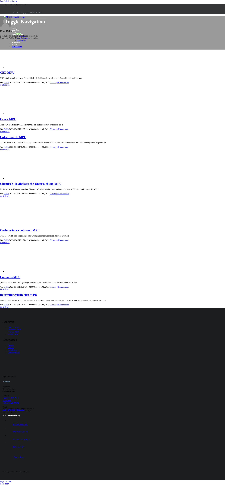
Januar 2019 (13, 334)
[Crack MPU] (26, 114)
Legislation (12, 350)
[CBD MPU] (26, 67)
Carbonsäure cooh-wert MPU (20, 230)
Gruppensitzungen (21, 439)
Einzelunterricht (20, 424)
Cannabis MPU (10, 277)
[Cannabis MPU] (26, 271)
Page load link (6, 481)
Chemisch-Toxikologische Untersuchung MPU (30, 183)
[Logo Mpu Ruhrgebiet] (14, 17)
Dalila (6, 82)
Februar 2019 (13, 332)
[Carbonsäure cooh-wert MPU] (26, 225)
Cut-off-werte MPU (13, 137)
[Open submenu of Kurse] (22, 34)
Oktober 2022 (13, 327)
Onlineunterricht (20, 432)
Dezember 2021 (14, 329)
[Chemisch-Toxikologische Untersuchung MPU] (26, 178)
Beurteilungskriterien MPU (18, 294)
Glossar (53, 82)
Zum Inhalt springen (8, 1)
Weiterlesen (5, 85)
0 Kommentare (63, 82)
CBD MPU (7, 72)
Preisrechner (19, 447)
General (53, 194)
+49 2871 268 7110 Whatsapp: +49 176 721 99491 (10, 400)
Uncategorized (14, 352)
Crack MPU (8, 119)
